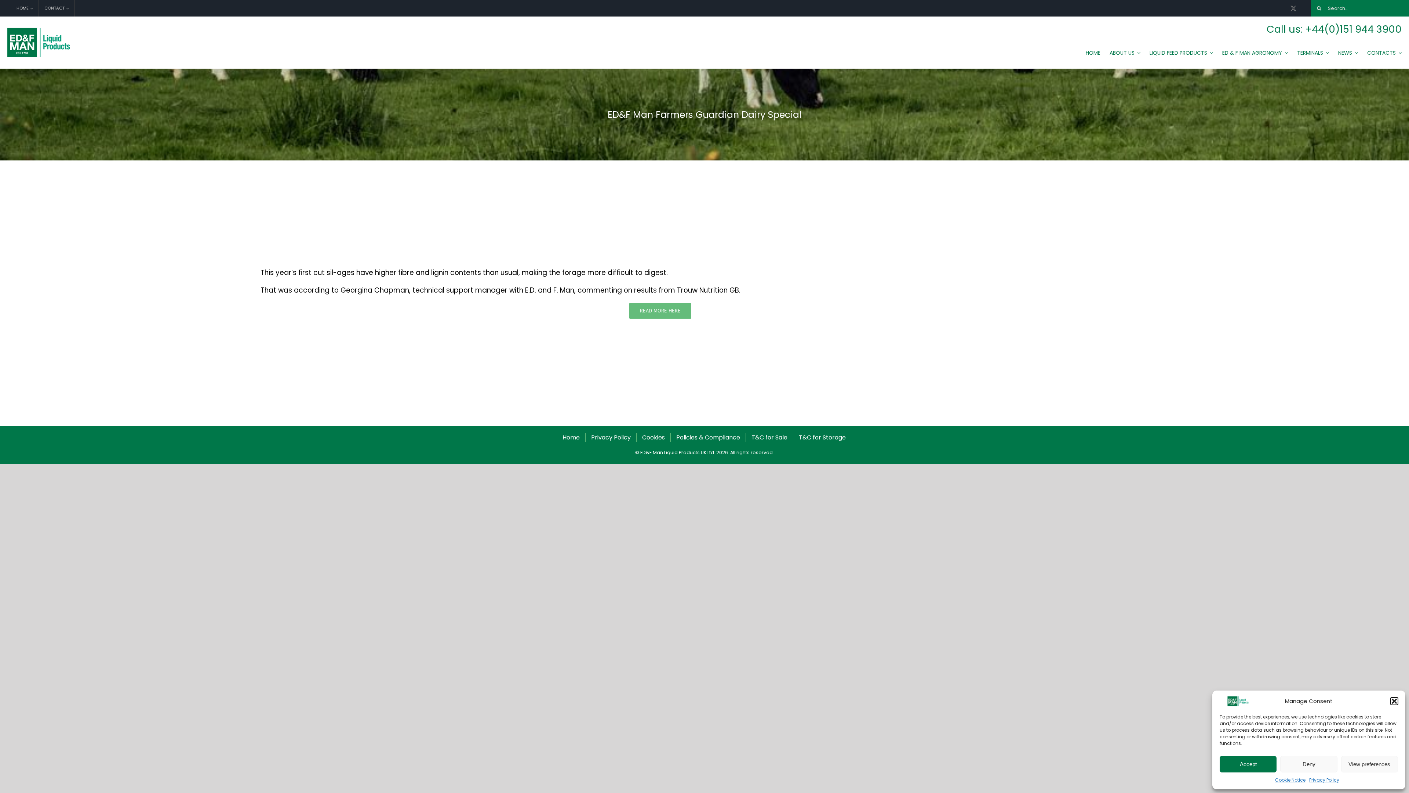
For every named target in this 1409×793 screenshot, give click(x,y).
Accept (1248, 764)
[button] (1394, 701)
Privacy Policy (1324, 780)
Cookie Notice (1290, 780)
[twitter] (1293, 8)
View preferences (1369, 764)
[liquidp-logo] (39, 29)
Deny (1309, 764)
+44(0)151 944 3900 (1353, 29)
